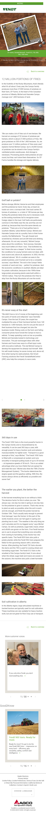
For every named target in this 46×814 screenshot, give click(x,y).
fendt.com (33, 785)
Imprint (26, 785)
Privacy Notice (23, 778)
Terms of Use (31, 781)
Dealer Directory (23, 776)
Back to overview (37, 71)
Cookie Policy (6, 781)
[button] (11, 700)
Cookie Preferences (19, 781)
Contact (20, 785)
